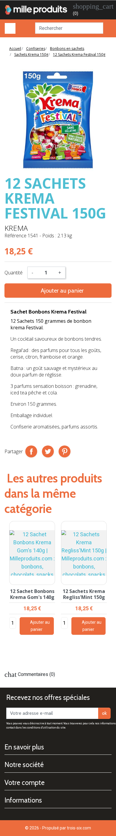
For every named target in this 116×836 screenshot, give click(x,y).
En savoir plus (24, 747)
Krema (16, 228)
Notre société (24, 764)
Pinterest (64, 451)
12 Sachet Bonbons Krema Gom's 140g (32, 594)
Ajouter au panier (58, 290)
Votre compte (24, 782)
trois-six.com (79, 828)
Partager (31, 451)
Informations (23, 800)
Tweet (48, 451)
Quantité (13, 272)
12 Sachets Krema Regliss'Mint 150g (84, 594)
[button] (109, 591)
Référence (15, 235)
